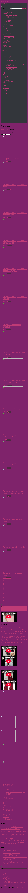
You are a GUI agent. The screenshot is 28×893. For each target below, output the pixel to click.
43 (3, 595)
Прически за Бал (7, 24)
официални (13, 640)
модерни (15, 639)
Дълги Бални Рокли (8, 11)
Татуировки (9, 33)
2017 (2, 627)
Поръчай (8, 161)
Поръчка (5, 883)
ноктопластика (23, 639)
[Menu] (1, 6)
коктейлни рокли (14, 637)
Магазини (5, 48)
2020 (7, 627)
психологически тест (5, 644)
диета (21, 633)
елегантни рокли (4, 636)
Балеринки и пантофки (12, 23)
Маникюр (5, 38)
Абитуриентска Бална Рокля (11, 851)
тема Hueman (19, 887)
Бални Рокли (4, 3)
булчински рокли (9, 633)
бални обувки (4, 631)
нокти (18, 639)
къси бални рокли (21, 637)
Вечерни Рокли (17, 627)
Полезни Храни (7, 859)
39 (3, 589)
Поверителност (7, 46)
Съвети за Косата (8, 25)
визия (14, 633)
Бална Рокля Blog (7, 854)
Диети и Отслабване (8, 36)
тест (8, 645)
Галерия (5, 28)
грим (18, 633)
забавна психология (21, 636)
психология (13, 644)
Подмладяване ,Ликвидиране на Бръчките (14, 882)
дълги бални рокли (13, 635)
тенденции (3, 645)
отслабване (7, 640)
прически (21, 642)
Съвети (5, 26)
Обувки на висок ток (11, 20)
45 (3, 597)
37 (3, 587)
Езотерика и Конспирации (10, 855)
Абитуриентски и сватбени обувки (15, 19)
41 (3, 592)
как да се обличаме (7, 637)
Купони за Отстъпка (8, 876)
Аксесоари (6, 34)
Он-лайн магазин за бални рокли (11, 858)
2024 (9, 627)
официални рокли (11, 642)
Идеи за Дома (6, 41)
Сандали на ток (10, 17)
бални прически (11, 631)
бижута (2, 633)
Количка (5, 874)
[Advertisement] (14, 109)
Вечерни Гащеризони (11, 15)
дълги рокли (21, 635)
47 (3, 600)
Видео (5, 29)
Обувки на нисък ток (11, 21)
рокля (21, 644)
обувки (2, 640)
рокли (18, 644)
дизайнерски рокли (4, 834)
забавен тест (12, 636)
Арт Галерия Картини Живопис (11, 853)
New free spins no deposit (9, 850)
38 (3, 588)
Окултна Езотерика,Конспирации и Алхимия (15, 857)
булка (5, 633)
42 (3, 593)
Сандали (8, 16)
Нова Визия (6, 40)
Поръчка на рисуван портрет (11, 861)
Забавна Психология (8, 37)
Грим (4, 32)
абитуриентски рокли (10, 629)
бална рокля (23, 629)
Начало (5, 873)
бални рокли (20, 631)
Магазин (5, 13)
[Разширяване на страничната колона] (1, 604)
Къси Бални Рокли (8, 12)
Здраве (5, 45)
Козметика (6, 42)
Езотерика (6, 44)
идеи (2, 637)
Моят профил (7, 878)
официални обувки (19, 640)
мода (11, 639)
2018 (4, 627)
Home (2, 129)
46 (3, 599)
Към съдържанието (6, 1)
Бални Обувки (6, 30)
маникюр (6, 639)
